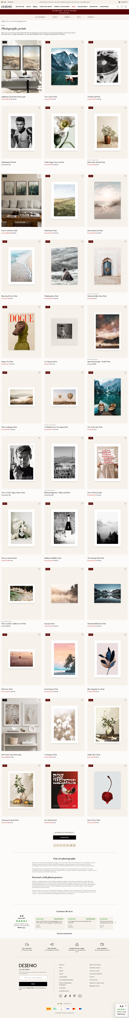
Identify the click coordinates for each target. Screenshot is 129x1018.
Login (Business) (64, 991)
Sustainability (63, 977)
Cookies (92, 977)
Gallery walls (83, 6)
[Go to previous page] (54, 845)
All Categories (39, 17)
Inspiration (94, 6)
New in (28, 6)
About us (61, 965)
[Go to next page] (74, 845)
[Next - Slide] (115, 922)
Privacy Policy (30, 988)
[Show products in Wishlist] (122, 7)
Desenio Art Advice (95, 965)
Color (54, 17)
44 (71, 845)
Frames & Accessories (62, 6)
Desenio (69, 1013)
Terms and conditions (96, 974)
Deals (74, 6)
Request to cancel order (97, 983)
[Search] (118, 6)
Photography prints (20, 21)
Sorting (90, 17)
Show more (64, 837)
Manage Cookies (95, 986)
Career (61, 974)
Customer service (95, 968)
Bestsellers (20, 6)
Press (60, 968)
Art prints (10, 21)
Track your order (94, 971)
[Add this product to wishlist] (39, 42)
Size (78, 17)
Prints (35, 6)
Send (33, 984)
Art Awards (62, 988)
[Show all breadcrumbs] (3, 21)
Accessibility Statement (66, 980)
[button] (122, 1010)
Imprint (61, 971)
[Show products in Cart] (126, 7)
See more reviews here (64, 933)
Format (67, 17)
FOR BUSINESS (104, 6)
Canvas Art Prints (46, 6)
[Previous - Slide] (32, 922)
